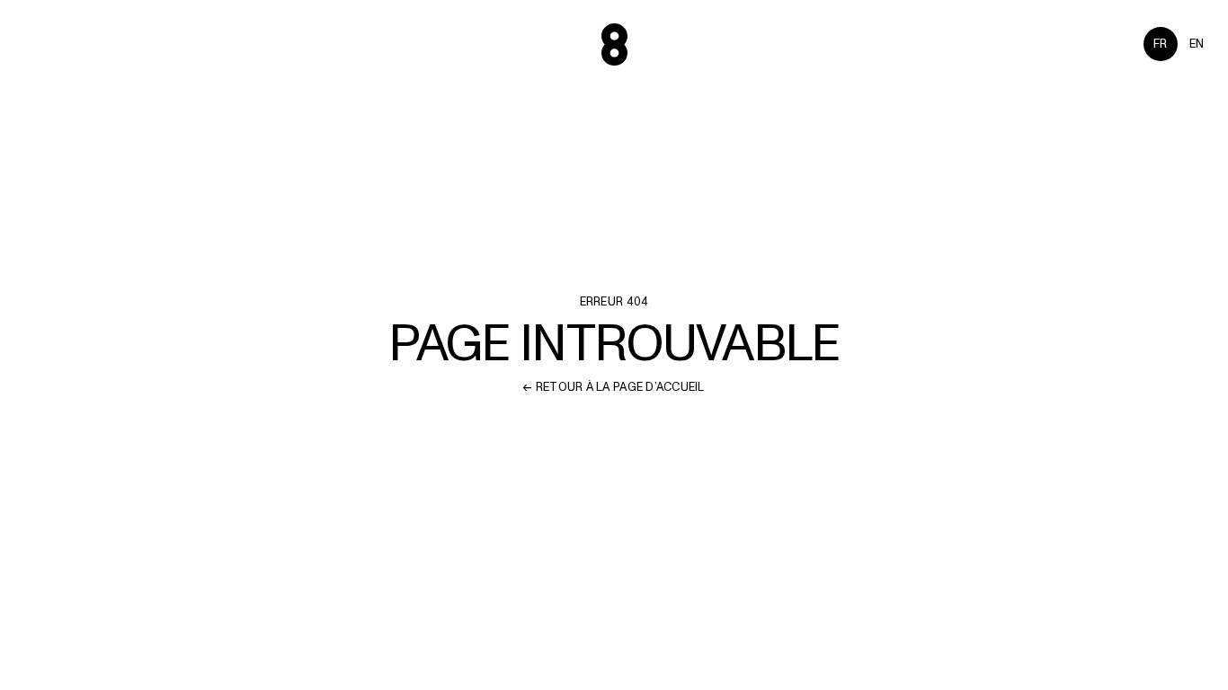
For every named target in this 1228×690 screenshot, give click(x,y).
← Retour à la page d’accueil (613, 388)
